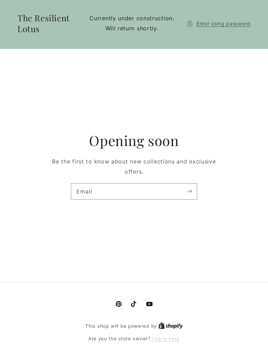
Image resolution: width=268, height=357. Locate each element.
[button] (219, 23)
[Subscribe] (189, 191)
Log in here (166, 338)
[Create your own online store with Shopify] (170, 326)
